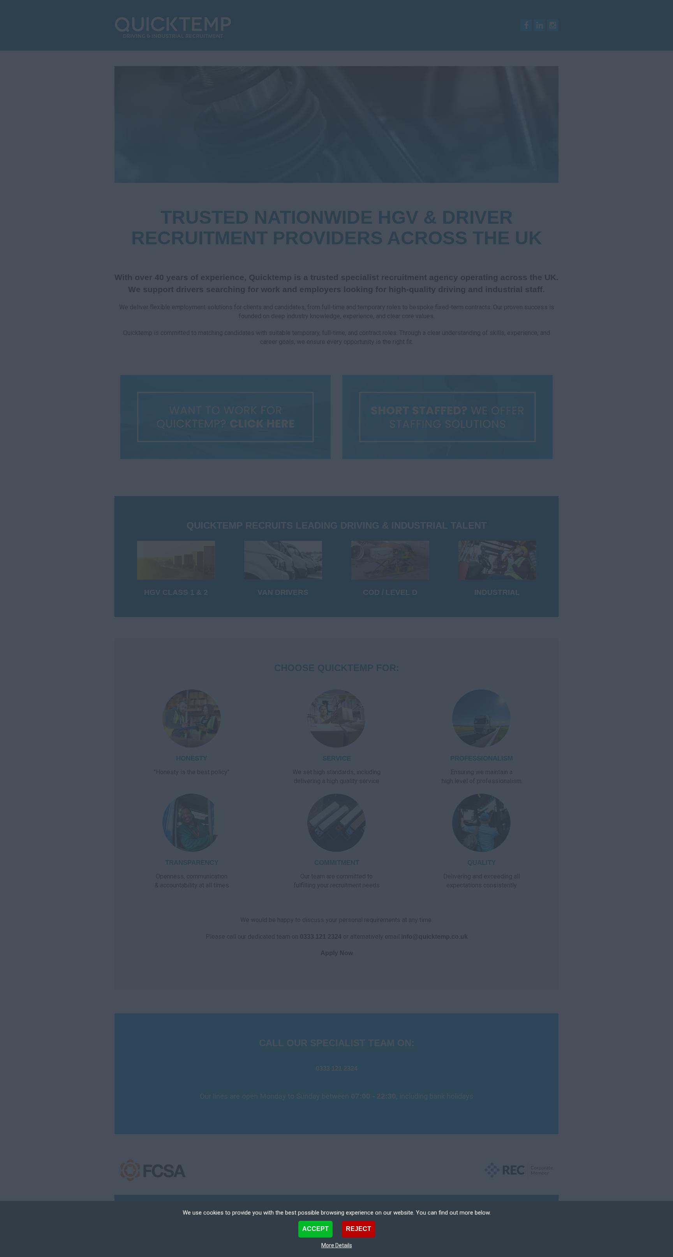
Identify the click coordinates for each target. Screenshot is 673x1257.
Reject (358, 1228)
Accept (315, 1228)
